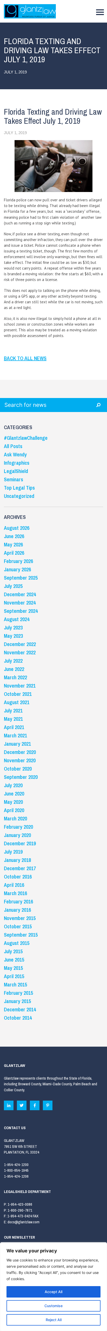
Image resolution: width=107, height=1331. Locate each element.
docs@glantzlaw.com (24, 1222)
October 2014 (18, 1017)
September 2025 (21, 577)
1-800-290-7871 (20, 1210)
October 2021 (18, 693)
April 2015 (14, 976)
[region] (53, 1286)
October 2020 (18, 768)
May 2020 (13, 801)
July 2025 (13, 585)
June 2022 (14, 669)
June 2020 (14, 793)
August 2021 (16, 702)
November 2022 (20, 652)
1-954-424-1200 (16, 1164)
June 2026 (14, 536)
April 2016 (14, 884)
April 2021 (14, 727)
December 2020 (20, 752)
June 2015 (14, 959)
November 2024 (20, 602)
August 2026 (16, 527)
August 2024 (16, 619)
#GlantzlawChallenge (26, 437)
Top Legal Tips (19, 487)
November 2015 (20, 918)
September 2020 (21, 776)
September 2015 (21, 934)
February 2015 (18, 992)
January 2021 (17, 743)
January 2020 (17, 835)
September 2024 (21, 610)
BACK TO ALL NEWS (25, 358)
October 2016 (18, 876)
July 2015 (13, 951)
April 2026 (14, 552)
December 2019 (20, 843)
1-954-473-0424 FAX (22, 1216)
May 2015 (13, 967)
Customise (53, 1305)
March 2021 (15, 735)
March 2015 (15, 984)
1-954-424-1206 (16, 1176)
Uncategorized (19, 495)
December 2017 (20, 868)
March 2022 (15, 677)
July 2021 (13, 710)
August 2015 (16, 942)
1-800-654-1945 (16, 1170)
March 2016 (15, 893)
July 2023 (13, 627)
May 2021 (13, 718)
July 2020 (13, 785)
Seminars (13, 479)
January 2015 (17, 1001)
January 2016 (17, 909)
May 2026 (13, 544)
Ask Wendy (15, 454)
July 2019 (13, 851)
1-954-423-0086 (20, 1204)
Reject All (54, 1320)
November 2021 (20, 685)
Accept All (53, 1291)
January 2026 (17, 569)
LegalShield (16, 471)
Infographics (16, 462)
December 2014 (20, 1009)
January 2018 (17, 859)
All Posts (13, 446)
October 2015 (18, 926)
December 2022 (20, 644)
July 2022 (13, 660)
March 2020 (15, 818)
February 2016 (18, 901)
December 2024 (20, 594)
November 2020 (20, 760)
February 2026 (18, 561)
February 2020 (18, 826)
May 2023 (13, 635)
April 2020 (14, 810)
